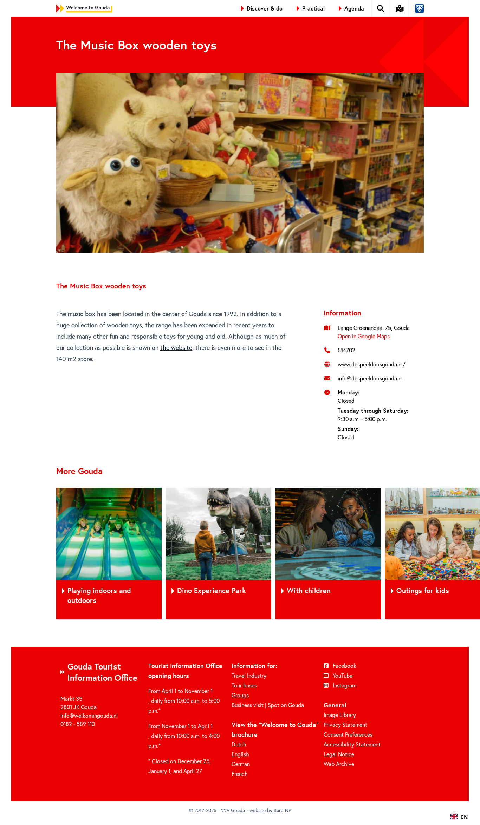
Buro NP (282, 810)
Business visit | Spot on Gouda (268, 704)
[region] (240, 553)
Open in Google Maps (364, 336)
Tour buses (244, 685)
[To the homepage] (84, 8)
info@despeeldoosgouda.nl (370, 378)
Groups (240, 695)
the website (176, 347)
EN (464, 816)
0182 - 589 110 (77, 723)
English (240, 754)
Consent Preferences (348, 734)
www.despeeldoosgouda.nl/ (372, 364)
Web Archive (339, 763)
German (241, 763)
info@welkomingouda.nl (89, 715)
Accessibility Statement (352, 744)
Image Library (340, 714)
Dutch (239, 744)
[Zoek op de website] (380, 8)
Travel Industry (249, 675)
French (240, 773)
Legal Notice (339, 754)
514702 (346, 350)
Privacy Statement (345, 724)
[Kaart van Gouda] (400, 8)
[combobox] (459, 817)
